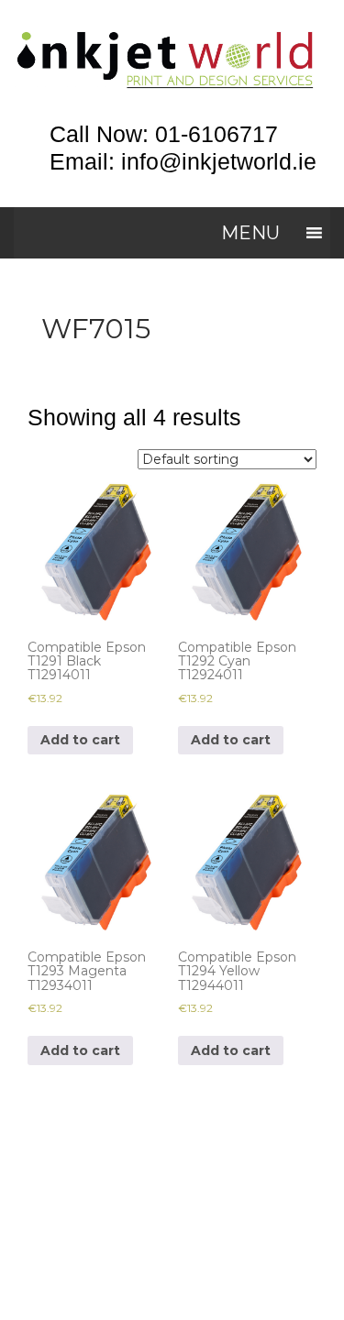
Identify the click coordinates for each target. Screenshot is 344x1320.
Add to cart (80, 740)
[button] (250, 232)
